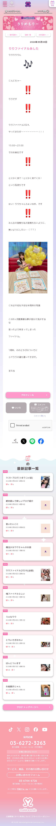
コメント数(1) (40, 416)
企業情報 (9, 817)
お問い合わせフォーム (28, 775)
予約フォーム (22, 789)
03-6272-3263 (28, 743)
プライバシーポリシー (41, 817)
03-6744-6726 (28, 780)
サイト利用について (23, 817)
